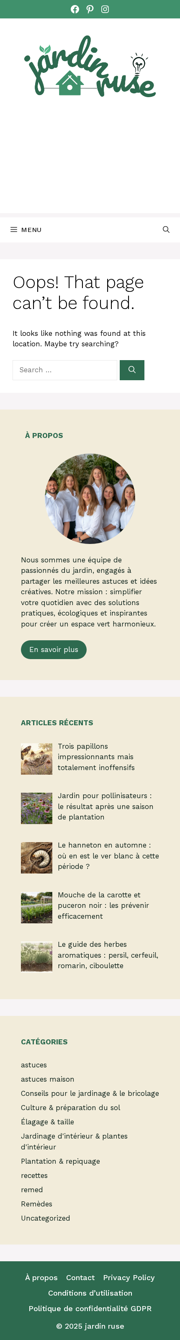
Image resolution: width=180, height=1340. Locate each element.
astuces (34, 1065)
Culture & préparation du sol (70, 1107)
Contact (80, 1277)
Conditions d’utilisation (90, 1292)
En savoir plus (53, 649)
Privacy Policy (129, 1277)
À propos (41, 1277)
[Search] (132, 370)
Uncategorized (45, 1218)
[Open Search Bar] (166, 229)
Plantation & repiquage (60, 1161)
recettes (34, 1175)
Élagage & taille (47, 1122)
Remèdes (36, 1204)
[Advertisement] (90, 165)
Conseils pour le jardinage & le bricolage (90, 1093)
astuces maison (48, 1079)
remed (32, 1189)
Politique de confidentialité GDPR (90, 1308)
